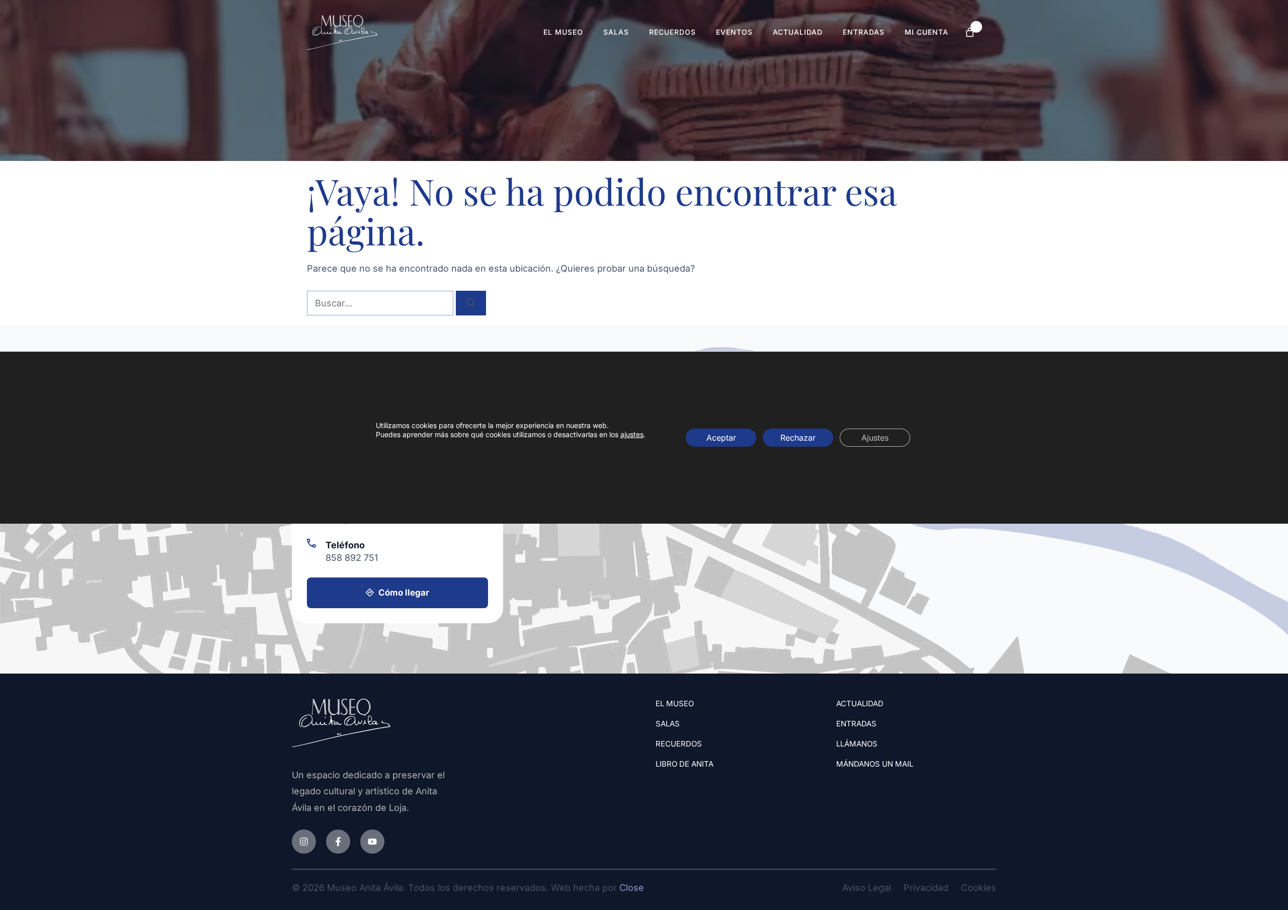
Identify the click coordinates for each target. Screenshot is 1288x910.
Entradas (863, 32)
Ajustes (875, 438)
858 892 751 (352, 557)
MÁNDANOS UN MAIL (874, 764)
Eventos (734, 32)
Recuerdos (672, 32)
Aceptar (721, 438)
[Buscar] (471, 303)
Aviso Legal (866, 887)
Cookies (978, 887)
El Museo (563, 32)
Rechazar (798, 438)
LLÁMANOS (856, 744)
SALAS (668, 723)
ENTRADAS (856, 723)
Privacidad (926, 887)
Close (631, 887)
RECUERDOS (679, 744)
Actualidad (798, 32)
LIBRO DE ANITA (684, 764)
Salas (616, 32)
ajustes (631, 434)
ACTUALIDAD (859, 703)
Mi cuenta (926, 32)
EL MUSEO (675, 703)
